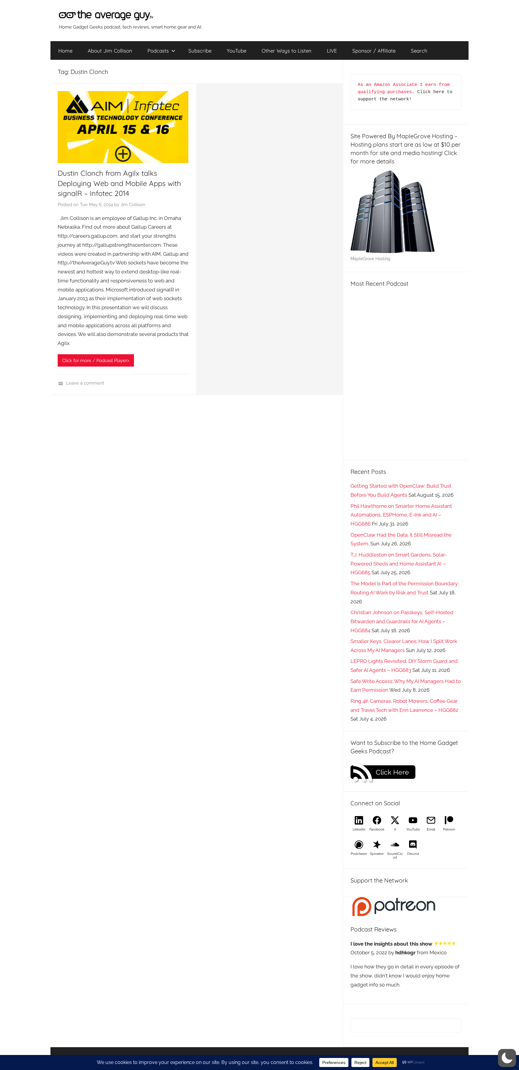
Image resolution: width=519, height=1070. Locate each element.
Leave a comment (85, 383)
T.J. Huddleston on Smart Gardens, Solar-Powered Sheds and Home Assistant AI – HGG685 (399, 564)
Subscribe (199, 50)
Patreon (449, 829)
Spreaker (377, 854)
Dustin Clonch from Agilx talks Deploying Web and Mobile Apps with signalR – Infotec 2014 (119, 183)
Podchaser (359, 854)
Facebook (376, 829)
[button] (507, 1058)
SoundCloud (395, 855)
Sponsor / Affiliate (374, 50)
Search (419, 50)
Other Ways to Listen (286, 50)
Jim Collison (132, 204)
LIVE (332, 50)
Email (431, 829)
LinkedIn (359, 829)
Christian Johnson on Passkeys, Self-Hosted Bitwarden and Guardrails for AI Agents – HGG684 (402, 621)
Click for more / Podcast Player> (95, 360)
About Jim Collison (110, 50)
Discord (413, 854)
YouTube (236, 50)
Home (65, 50)
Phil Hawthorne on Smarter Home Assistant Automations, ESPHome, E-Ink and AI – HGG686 (401, 515)
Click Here (392, 772)
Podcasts (158, 50)
